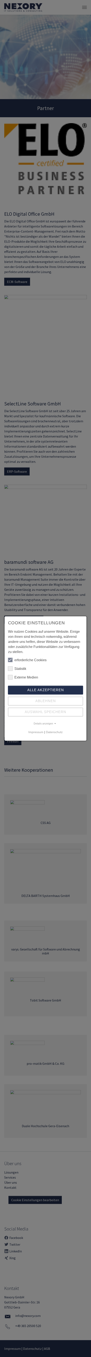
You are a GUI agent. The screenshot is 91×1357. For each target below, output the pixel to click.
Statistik (20, 668)
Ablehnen (45, 701)
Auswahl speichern (45, 712)
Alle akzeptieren (45, 690)
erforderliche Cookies (30, 660)
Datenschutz (54, 732)
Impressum (35, 732)
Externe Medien (26, 677)
